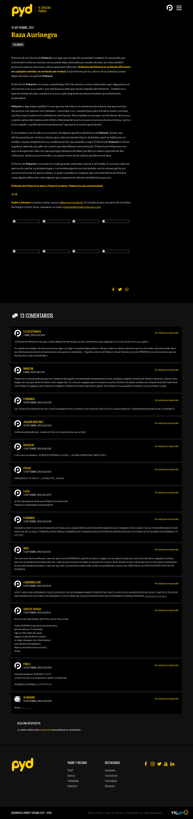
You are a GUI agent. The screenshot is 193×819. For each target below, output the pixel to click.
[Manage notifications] (186, 812)
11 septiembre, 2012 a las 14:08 (37, 521)
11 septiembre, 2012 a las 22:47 (37, 494)
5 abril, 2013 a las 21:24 (34, 372)
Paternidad (111, 780)
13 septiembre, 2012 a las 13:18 (37, 448)
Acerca (71, 775)
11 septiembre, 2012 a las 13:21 (37, 551)
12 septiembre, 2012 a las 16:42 (37, 471)
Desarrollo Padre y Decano (25, 813)
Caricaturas (111, 775)
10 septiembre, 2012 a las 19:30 (37, 700)
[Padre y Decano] (32, 10)
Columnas (18, 44)
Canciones (110, 770)
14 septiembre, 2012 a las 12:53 (37, 425)
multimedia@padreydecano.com (82, 207)
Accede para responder (167, 332)
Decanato (110, 786)
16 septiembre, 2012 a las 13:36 (37, 402)
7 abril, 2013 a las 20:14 (34, 335)
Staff (70, 770)
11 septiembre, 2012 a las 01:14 (37, 585)
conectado (45, 729)
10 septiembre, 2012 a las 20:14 (37, 667)
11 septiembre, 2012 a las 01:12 (37, 612)
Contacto (72, 786)
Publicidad (73, 780)
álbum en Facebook (71, 202)
